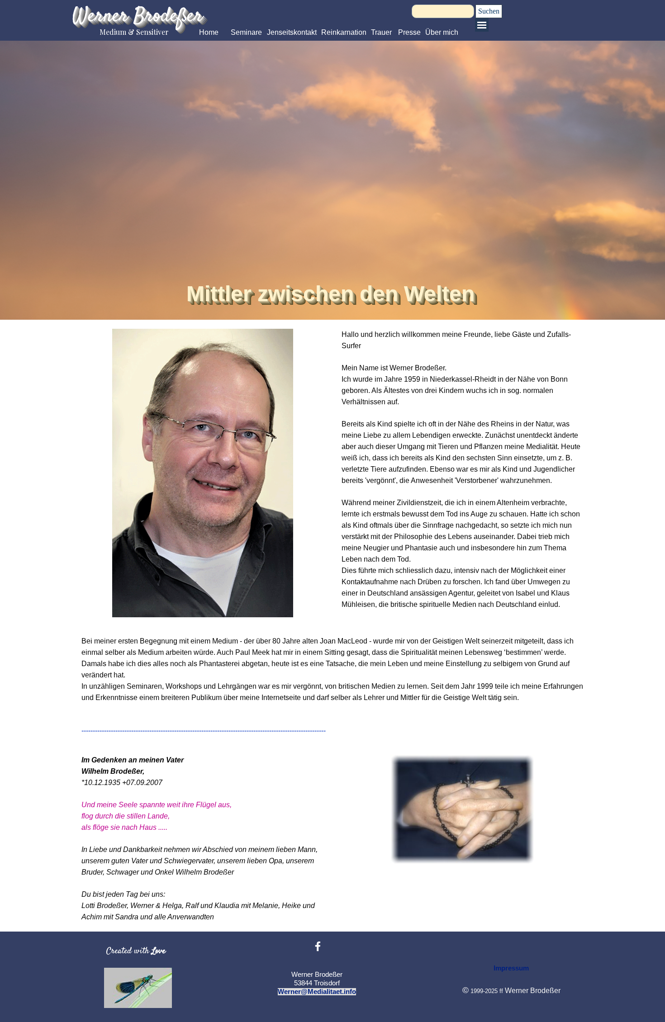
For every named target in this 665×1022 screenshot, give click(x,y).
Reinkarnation (343, 32)
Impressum (511, 968)
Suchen (488, 11)
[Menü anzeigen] (482, 25)
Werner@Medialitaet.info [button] (317, 991)
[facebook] (317, 946)
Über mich (441, 32)
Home (208, 32)
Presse (409, 32)
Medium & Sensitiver (134, 32)
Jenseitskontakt (292, 32)
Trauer (381, 32)
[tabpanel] (463, 469)
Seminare (246, 32)
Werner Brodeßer (137, 16)
